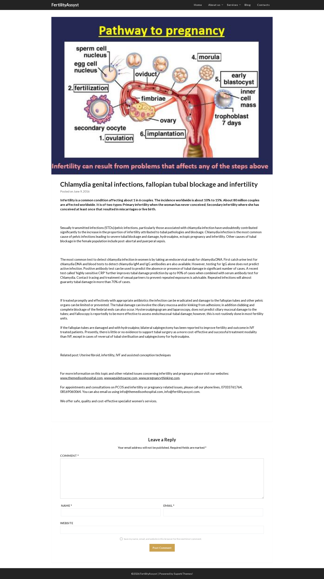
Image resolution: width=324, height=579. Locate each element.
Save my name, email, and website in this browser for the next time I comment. (163, 538)
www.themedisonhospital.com (81, 378)
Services (232, 4)
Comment (69, 455)
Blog (247, 4)
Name (66, 505)
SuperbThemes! (183, 573)
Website (66, 523)
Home (198, 4)
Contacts (263, 4)
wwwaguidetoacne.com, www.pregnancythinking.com (142, 378)
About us (214, 4)
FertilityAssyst (65, 4)
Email (168, 505)
